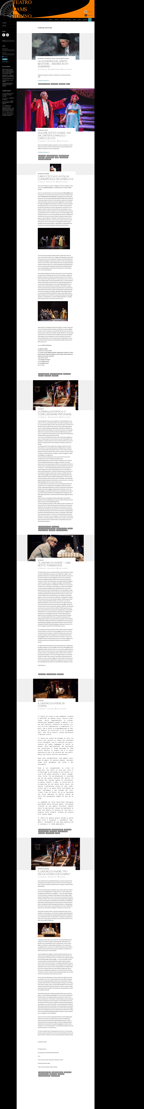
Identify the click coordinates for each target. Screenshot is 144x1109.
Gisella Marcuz (52, 568)
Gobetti (70, 528)
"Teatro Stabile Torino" (56, 373)
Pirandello (55, 375)
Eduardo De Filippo (63, 155)
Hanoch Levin (53, 831)
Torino (57, 833)
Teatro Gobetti (64, 157)
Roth (68, 83)
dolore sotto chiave (52, 155)
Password (4, 52)
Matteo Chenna (52, 141)
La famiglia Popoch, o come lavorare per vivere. (55, 413)
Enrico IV (41, 375)
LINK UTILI (4, 25)
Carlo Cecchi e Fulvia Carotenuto (47, 528)
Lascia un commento (67, 69)
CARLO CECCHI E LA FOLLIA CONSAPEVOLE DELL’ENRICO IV (55, 177)
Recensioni (41, 58)
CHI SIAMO (4, 22)
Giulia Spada (51, 708)
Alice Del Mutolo (51, 181)
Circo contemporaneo (66, 19)
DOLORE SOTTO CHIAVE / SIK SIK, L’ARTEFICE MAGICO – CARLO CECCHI (54, 135)
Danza (56, 19)
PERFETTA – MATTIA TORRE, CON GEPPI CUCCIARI (8, 95)
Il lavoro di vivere (43, 530)
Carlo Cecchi (54, 83)
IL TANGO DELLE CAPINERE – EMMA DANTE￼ (8, 102)
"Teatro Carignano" (44, 373)
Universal (46, 173)
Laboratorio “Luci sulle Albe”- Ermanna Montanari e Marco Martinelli (8, 114)
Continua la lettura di (44, 80)
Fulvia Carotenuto (61, 528)
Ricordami (5, 56)
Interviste (85, 19)
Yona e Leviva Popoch (62, 530)
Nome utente (5, 48)
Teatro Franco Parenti (44, 1075)
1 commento (62, 876)
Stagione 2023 (47, 58)
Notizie (79, 19)
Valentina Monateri (53, 417)
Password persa (5, 61)
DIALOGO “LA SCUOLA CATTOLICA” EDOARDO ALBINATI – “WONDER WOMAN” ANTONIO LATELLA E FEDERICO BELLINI (8, 108)
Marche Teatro (49, 157)
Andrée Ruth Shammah (44, 83)
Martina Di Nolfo (53, 876)
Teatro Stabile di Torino (62, 58)
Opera (74, 19)
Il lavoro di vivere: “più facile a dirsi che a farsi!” (54, 873)
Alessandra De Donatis (54, 69)
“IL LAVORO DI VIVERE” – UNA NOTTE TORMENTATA (54, 564)
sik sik (57, 157)
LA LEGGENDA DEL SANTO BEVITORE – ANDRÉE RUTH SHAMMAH (53, 64)
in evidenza (62, 83)
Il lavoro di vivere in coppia (51, 704)
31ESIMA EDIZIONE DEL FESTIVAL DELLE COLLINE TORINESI (7, 84)
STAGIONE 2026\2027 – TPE (8, 78)
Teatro (50, 19)
